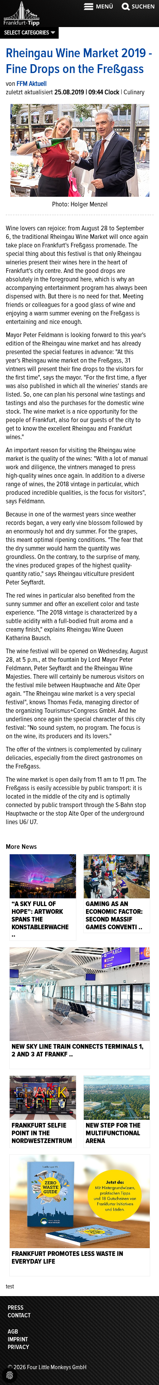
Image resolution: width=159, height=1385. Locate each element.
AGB (13, 1332)
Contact (19, 1315)
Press (16, 1308)
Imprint (18, 1339)
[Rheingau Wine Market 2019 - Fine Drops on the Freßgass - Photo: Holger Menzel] (79, 149)
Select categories (26, 32)
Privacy (18, 1347)
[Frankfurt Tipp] (21, 25)
